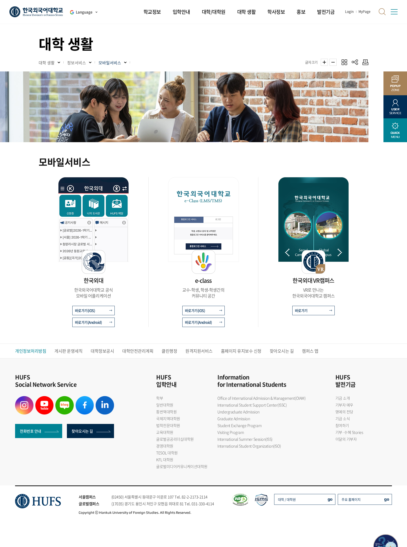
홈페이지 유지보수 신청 (241, 351)
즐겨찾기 (344, 62)
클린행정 (169, 351)
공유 (355, 62)
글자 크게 (324, 62)
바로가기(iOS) (85, 310)
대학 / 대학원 (287, 499)
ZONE (395, 88)
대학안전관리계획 (137, 351)
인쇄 (364, 62)
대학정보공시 (102, 351)
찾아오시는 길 (282, 351)
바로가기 (301, 310)
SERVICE (395, 111)
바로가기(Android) (88, 322)
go (330, 499)
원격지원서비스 (199, 351)
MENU (395, 135)
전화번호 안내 (30, 431)
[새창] (24, 399)
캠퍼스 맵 (310, 351)
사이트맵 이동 (394, 12)
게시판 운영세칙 (68, 351)
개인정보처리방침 (30, 351)
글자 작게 (333, 62)
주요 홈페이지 (351, 499)
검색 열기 (382, 12)
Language (84, 12)
